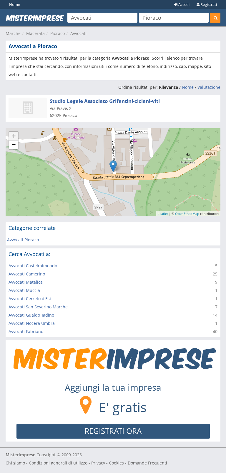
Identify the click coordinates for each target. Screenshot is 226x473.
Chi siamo (15, 463)
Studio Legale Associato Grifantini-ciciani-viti (105, 101)
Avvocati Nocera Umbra (32, 323)
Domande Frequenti (147, 463)
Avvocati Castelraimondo (33, 265)
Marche (13, 33)
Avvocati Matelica (26, 282)
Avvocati (78, 33)
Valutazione (208, 87)
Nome (188, 87)
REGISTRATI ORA (113, 431)
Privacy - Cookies (107, 463)
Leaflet (163, 213)
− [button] (14, 144)
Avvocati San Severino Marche (38, 307)
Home (14, 4)
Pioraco (57, 33)
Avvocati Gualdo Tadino (31, 315)
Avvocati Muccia (24, 290)
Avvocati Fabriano (26, 331)
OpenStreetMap (187, 213)
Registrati (208, 4)
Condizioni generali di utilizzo (58, 463)
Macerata (35, 33)
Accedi (183, 4)
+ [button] (14, 136)
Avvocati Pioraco (23, 240)
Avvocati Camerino (27, 274)
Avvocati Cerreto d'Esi (30, 298)
